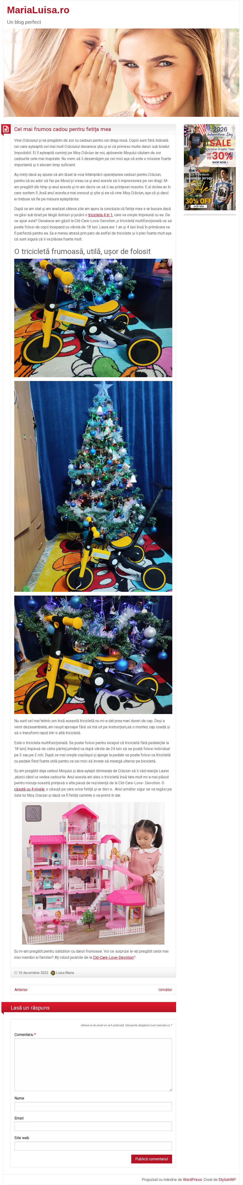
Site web (21, 1138)
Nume (19, 1098)
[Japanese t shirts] (210, 188)
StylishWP (227, 1179)
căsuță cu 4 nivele (29, 789)
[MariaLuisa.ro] (121, 72)
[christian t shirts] (210, 145)
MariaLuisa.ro (38, 10)
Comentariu (25, 1034)
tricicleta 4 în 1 (100, 215)
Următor (165, 990)
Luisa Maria (65, 973)
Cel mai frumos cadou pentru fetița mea (62, 129)
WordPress (192, 1179)
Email (18, 1118)
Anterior (21, 990)
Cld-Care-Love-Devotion (113, 957)
